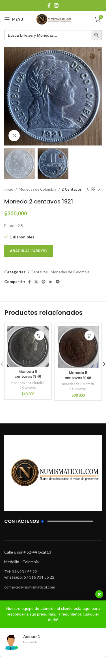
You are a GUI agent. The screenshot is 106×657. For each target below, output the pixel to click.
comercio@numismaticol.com (29, 587)
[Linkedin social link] (50, 281)
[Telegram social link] (57, 281)
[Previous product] (87, 189)
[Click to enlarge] (14, 135)
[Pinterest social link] (43, 281)
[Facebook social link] (49, 5)
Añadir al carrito (28, 251)
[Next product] (99, 189)
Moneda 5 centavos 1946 (28, 374)
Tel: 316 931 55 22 (20, 571)
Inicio (9, 189)
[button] (39, 335)
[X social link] (36, 281)
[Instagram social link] (56, 5)
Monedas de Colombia (38, 189)
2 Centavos (72, 189)
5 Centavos (28, 387)
